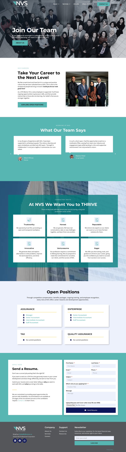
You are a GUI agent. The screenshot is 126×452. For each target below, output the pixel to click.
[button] (11, 154)
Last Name (95, 363)
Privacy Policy (110, 449)
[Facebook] (20, 440)
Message (69, 391)
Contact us (21, 401)
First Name (70, 363)
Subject (68, 377)
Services (65, 4)
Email (68, 370)
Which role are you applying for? (76, 384)
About (55, 4)
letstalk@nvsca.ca (25, 434)
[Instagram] (24, 440)
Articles (76, 4)
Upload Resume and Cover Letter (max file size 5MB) (83, 403)
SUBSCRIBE (94, 443)
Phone (93, 370)
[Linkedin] (15, 440)
